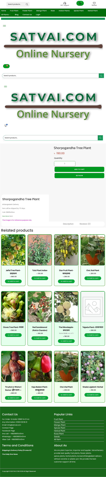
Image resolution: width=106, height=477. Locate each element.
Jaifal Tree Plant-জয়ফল (13, 271)
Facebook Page (8, 431)
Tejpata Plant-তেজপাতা (92, 327)
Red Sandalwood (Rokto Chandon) (39, 328)
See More (5, 216)
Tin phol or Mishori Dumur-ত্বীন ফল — (13, 388)
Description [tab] (68, 224)
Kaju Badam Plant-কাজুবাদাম (40, 388)
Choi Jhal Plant (92, 270)
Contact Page (7, 428)
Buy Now (79, 176)
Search (27, 4)
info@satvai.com (14, 425)
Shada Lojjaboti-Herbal (93, 387)
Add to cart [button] (14, 281)
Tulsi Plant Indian (39, 270)
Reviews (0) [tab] (85, 224)
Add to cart (79, 169)
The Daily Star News (10, 454)
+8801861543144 (19, 436)
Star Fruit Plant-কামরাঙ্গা (66, 271)
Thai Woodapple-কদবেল (66, 328)
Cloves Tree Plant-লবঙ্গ (13, 327)
